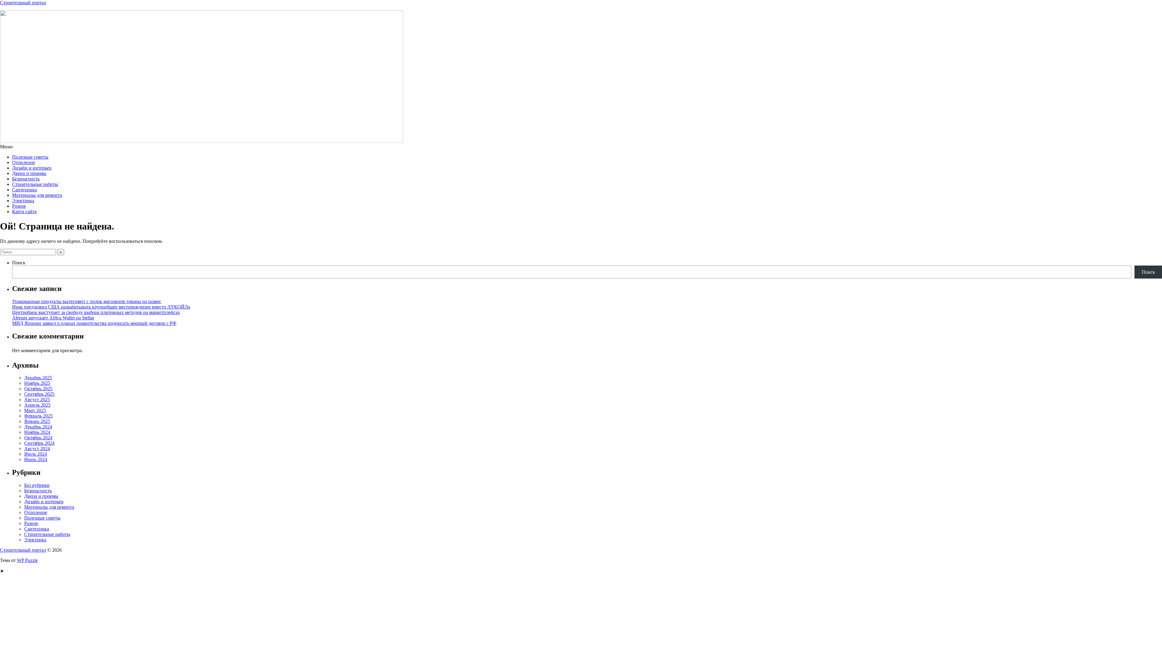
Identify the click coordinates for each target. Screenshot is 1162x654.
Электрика (23, 200)
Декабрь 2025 (38, 377)
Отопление (23, 162)
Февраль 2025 (38, 415)
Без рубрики (37, 485)
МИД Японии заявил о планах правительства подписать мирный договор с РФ (94, 323)
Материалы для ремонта (37, 195)
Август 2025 (37, 399)
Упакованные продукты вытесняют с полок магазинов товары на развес (86, 301)
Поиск (18, 262)
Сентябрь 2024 (39, 443)
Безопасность (26, 178)
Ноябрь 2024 (37, 432)
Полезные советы (30, 157)
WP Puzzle (27, 560)
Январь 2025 (37, 421)
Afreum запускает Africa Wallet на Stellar (53, 317)
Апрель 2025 (37, 405)
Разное (19, 206)
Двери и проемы (29, 173)
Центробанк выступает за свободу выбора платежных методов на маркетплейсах (96, 312)
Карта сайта (24, 211)
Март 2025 (35, 410)
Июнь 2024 (35, 459)
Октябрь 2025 (38, 388)
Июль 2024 (35, 454)
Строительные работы (35, 184)
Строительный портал (23, 2)
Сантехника (24, 189)
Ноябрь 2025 (37, 383)
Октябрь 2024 (38, 437)
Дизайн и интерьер (31, 167)
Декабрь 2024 (38, 426)
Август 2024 (37, 448)
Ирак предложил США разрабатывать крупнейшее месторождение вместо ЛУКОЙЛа (101, 306)
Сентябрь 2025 (39, 394)
